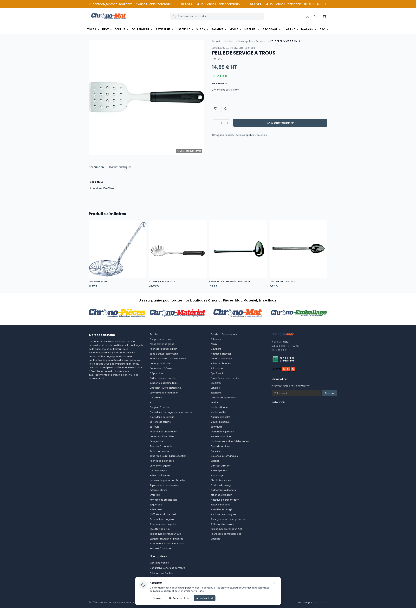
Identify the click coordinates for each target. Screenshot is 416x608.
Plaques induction (221, 436)
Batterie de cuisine (160, 422)
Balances (216, 392)
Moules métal (218, 412)
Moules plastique (220, 422)
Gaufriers (216, 348)
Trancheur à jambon (222, 431)
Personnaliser (181, 598)
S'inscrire (330, 393)
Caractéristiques (120, 167)
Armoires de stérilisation (163, 499)
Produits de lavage (221, 485)
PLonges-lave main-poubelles (167, 543)
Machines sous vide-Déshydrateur (230, 441)
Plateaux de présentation (225, 499)
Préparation (156, 373)
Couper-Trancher (160, 407)
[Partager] (225, 108)
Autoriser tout (204, 598)
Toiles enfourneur (160, 451)
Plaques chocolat (220, 417)
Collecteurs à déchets (223, 490)
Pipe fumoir (217, 373)
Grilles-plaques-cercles (163, 378)
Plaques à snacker (221, 353)
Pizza (152, 402)
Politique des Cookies (162, 573)
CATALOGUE (278, 402)
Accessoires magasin (162, 519)
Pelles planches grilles (162, 344)
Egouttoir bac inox (160, 529)
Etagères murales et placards (166, 538)
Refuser (157, 598)
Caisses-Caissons (221, 465)
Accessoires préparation (163, 431)
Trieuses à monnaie (161, 446)
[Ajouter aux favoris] (215, 108)
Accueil (216, 41)
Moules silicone (219, 407)
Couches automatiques (224, 456)
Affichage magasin (221, 495)
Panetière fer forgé (221, 509)
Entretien (155, 495)
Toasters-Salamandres (224, 334)
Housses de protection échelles (167, 480)
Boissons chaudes (221, 363)
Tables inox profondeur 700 (226, 529)
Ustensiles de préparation (164, 392)
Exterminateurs (158, 490)
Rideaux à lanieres (160, 475)
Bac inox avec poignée (223, 514)
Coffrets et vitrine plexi (163, 514)
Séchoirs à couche (160, 548)
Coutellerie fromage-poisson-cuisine (171, 412)
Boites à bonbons (220, 504)
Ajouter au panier (282, 123)
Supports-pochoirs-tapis (164, 383)
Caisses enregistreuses (224, 397)
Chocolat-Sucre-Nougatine (165, 387)
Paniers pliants (219, 470)
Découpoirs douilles (161, 363)
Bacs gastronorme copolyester (228, 519)
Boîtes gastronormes (222, 524)
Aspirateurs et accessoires (165, 485)
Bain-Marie (217, 368)
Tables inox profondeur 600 (165, 533)
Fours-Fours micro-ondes (225, 378)
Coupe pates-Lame (161, 339)
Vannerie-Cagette (160, 465)
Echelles (215, 387)
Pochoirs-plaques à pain (163, 348)
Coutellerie (156, 397)
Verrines (215, 402)
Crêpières (216, 383)
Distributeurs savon (221, 480)
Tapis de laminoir (220, 446)
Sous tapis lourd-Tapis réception (168, 456)
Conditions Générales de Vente (167, 568)
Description (96, 167)
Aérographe (156, 441)
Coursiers (216, 451)
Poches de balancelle (162, 460)
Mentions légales (159, 562)
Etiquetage (156, 504)
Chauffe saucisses (221, 358)
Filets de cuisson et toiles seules (168, 358)
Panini (214, 344)
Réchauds (216, 426)
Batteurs (154, 426)
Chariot (215, 460)
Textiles (154, 334)
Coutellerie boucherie (162, 417)
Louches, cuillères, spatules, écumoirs (245, 41)
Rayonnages (218, 475)
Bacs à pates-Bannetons (164, 353)
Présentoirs (156, 509)
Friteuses (216, 339)
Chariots (215, 538)
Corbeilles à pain (159, 470)
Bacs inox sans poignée (163, 524)
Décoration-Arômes (161, 368)
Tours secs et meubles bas (226, 533)
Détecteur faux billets (162, 436)
